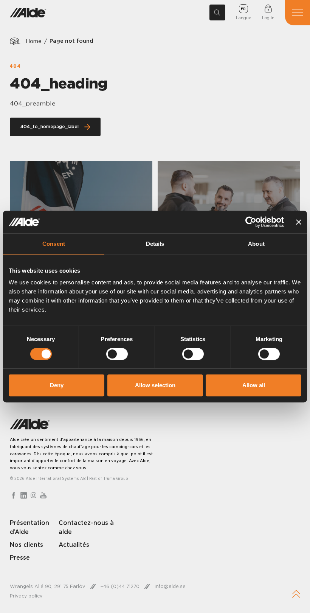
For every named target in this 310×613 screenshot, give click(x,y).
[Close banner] (298, 222)
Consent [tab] (53, 244)
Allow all (253, 385)
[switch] (117, 354)
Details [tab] (155, 244)
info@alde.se (170, 586)
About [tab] (256, 244)
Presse (20, 557)
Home (34, 41)
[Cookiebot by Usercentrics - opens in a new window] (251, 222)
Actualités (74, 544)
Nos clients (26, 544)
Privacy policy (26, 596)
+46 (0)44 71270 (120, 586)
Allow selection (155, 385)
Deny (57, 385)
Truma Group (115, 478)
